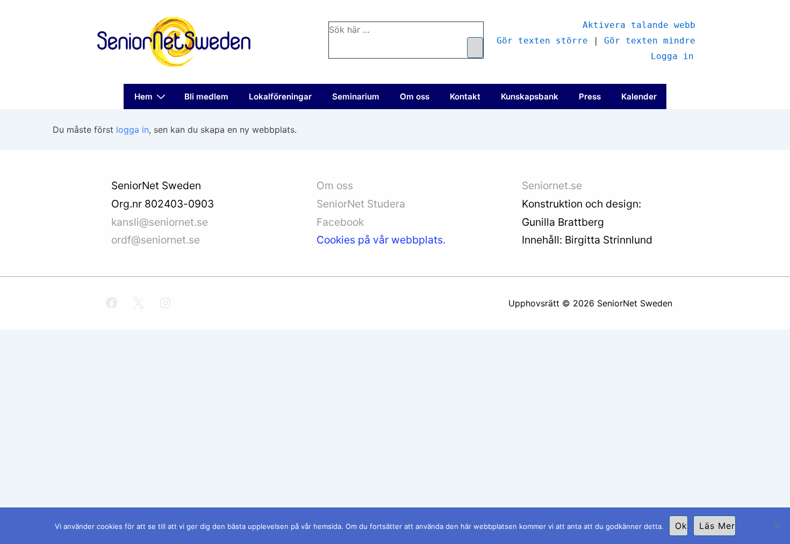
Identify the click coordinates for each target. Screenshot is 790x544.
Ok (681, 525)
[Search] (475, 47)
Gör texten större (542, 40)
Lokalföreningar (280, 96)
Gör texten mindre (649, 40)
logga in (132, 129)
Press (590, 96)
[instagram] (165, 303)
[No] (776, 525)
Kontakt (465, 96)
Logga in (672, 56)
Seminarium (355, 96)
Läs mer (717, 525)
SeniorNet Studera (362, 203)
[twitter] (138, 303)
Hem (143, 96)
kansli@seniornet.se (159, 222)
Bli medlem (206, 96)
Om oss (414, 96)
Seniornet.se (553, 185)
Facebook (340, 222)
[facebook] (112, 303)
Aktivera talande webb (639, 24)
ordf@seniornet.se (155, 239)
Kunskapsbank (529, 96)
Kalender (639, 96)
